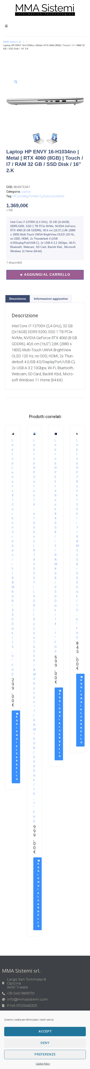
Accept (45, 1031)
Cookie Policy (43, 1063)
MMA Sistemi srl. (12, 41)
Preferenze (45, 1054)
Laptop (26, 191)
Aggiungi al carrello (47, 274)
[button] (15, 81)
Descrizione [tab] (17, 298)
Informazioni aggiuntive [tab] (51, 298)
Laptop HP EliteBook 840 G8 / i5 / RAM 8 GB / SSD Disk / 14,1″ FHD (56, 545)
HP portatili (20, 196)
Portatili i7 (34, 196)
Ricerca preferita (53, 196)
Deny (45, 1043)
